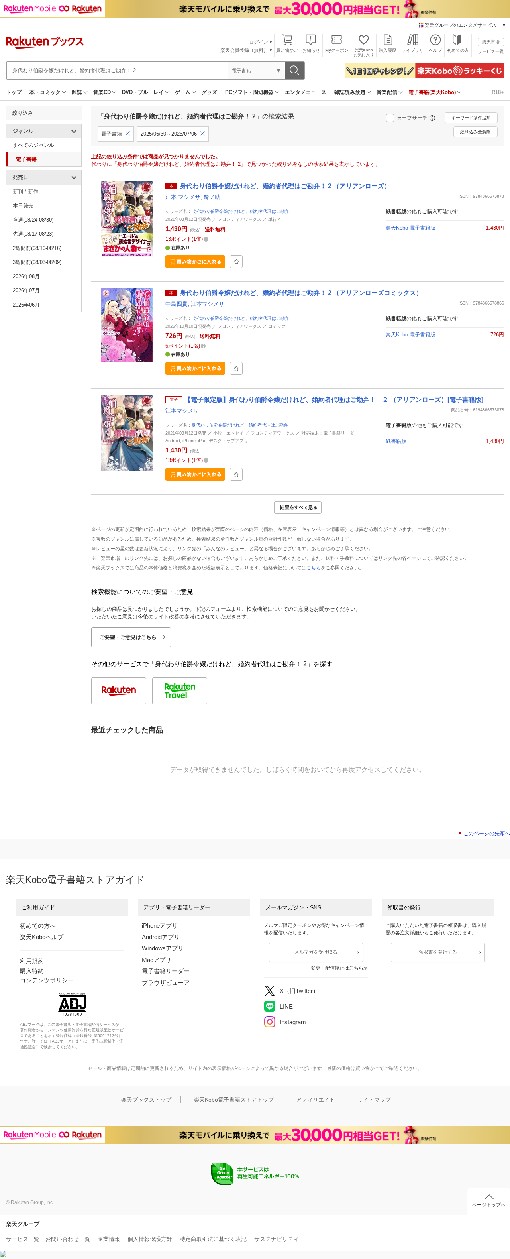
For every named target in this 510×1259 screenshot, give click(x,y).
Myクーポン (337, 50)
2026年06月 (26, 305)
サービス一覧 (491, 51)
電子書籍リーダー (166, 971)
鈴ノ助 (212, 197)
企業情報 (109, 1239)
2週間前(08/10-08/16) (37, 248)
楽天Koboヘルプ (41, 937)
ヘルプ (435, 50)
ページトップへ (489, 1205)
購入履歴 (387, 50)
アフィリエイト (315, 1099)
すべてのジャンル (33, 145)
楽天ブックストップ (146, 1099)
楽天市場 (491, 41)
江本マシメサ (207, 304)
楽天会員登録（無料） (244, 50)
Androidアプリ (161, 937)
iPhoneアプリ (160, 925)
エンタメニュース (305, 92)
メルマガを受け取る (315, 952)
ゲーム (182, 92)
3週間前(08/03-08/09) (37, 262)
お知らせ (311, 50)
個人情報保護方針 (150, 1239)
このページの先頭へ (486, 833)
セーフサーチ (412, 118)
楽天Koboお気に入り (364, 52)
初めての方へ (38, 925)
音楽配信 (387, 92)
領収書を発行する (438, 952)
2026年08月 (26, 276)
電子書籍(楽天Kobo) (432, 92)
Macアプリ (156, 959)
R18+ (498, 92)
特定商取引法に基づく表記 (213, 1239)
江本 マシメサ (182, 197)
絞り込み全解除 (475, 131)
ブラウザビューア (166, 982)
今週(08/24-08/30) (33, 220)
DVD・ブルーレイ (143, 92)
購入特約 (32, 970)
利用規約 (32, 961)
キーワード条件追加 (471, 117)
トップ (14, 92)
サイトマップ (374, 1099)
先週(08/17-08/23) (33, 234)
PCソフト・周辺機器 (249, 92)
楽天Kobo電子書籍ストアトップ (234, 1099)
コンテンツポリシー (47, 980)
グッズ (209, 92)
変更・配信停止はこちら (337, 968)
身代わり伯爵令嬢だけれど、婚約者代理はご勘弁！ (242, 425)
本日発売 (23, 206)
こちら (313, 567)
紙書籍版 (396, 441)
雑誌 (77, 92)
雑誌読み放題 (349, 92)
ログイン (258, 42)
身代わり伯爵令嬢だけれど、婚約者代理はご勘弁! (241, 211)
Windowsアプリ (163, 948)
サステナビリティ (276, 1239)
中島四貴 (176, 304)
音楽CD (102, 92)
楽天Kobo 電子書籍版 (410, 228)
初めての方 (458, 50)
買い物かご (287, 50)
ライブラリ (413, 50)
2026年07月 (26, 290)
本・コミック (45, 92)
